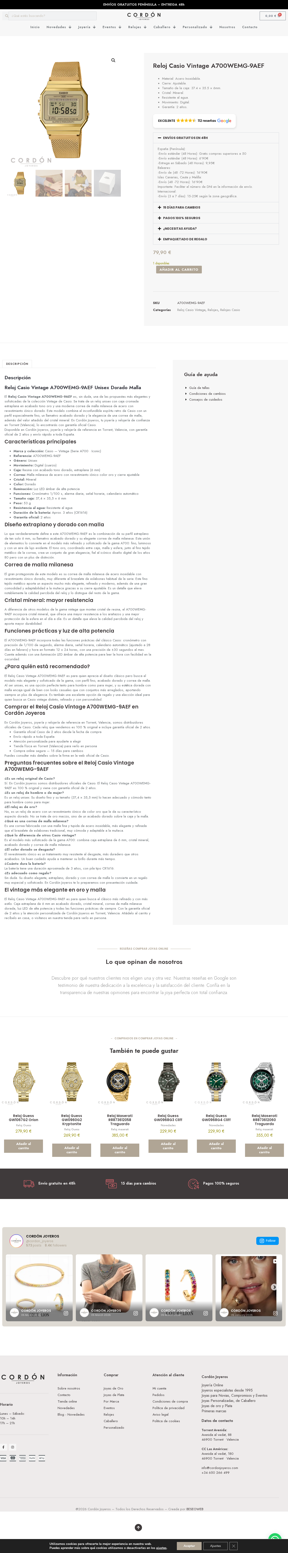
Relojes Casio (230, 309)
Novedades (56, 27)
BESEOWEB (195, 1509)
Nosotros (227, 27)
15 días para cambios (181, 207)
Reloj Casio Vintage (191, 309)
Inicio (35, 27)
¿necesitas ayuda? (180, 228)
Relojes (134, 27)
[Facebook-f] (3, 1447)
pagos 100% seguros (181, 218)
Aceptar (189, 1546)
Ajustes (215, 1546)
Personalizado (195, 27)
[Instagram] (12, 1447)
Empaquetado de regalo (185, 239)
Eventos (109, 27)
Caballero (162, 27)
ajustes (161, 1548)
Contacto (250, 27)
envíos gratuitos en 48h (185, 138)
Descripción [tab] (17, 364)
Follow (270, 1240)
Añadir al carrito (179, 269)
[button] (113, 60)
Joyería (84, 27)
